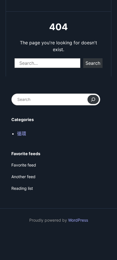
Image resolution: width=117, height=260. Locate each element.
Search (92, 63)
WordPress (78, 220)
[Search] (93, 99)
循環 (21, 133)
